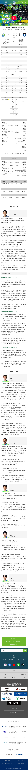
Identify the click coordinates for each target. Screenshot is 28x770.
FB (9, 664)
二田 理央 (7, 71)
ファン (4, 674)
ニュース (4, 670)
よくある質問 (7, 760)
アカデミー (14, 677)
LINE (18, 664)
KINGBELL (11, 659)
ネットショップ (13, 727)
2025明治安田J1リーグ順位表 (13, 641)
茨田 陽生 (7, 80)
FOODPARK (18, 659)
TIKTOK (22, 664)
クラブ (4, 677)
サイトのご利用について (7, 763)
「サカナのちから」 (19, 726)
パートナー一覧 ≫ (14, 708)
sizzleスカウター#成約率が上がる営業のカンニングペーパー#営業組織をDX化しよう (17, 743)
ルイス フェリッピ (8, 90)
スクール (23, 677)
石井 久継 (7, 92)
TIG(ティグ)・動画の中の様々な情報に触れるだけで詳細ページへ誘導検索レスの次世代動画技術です (17, 737)
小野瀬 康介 (8, 58)
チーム (14, 674)
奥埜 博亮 (7, 86)
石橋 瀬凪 (7, 67)
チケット (23, 670)
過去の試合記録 (13, 644)
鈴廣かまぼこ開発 (12, 726)
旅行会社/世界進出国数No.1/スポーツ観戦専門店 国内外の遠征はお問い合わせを (17, 732)
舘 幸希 (7, 52)
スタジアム (23, 674)
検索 (25, 650)
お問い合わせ (21, 763)
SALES (24, 659)
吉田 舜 (7, 76)
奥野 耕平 (7, 82)
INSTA (5, 664)
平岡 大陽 (7, 65)
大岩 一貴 (7, 78)
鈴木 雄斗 (7, 56)
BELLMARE (4, 659)
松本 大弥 (7, 63)
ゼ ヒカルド (8, 60)
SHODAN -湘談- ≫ (14, 712)
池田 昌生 (7, 84)
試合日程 (13, 638)
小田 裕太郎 (8, 69)
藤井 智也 (7, 88)
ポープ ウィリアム (8, 51)
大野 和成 (7, 54)
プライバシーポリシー (21, 760)
